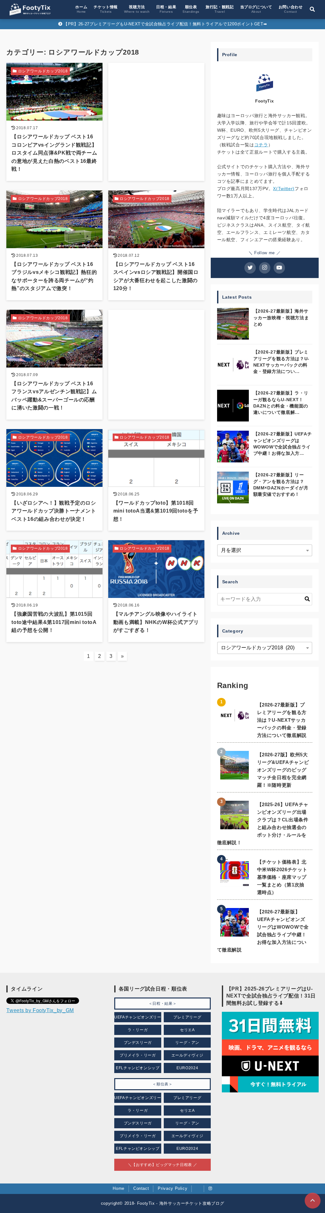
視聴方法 (137, 9)
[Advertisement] (156, 107)
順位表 (190, 9)
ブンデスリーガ (138, 1042)
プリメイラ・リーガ (138, 1055)
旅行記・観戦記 (220, 9)
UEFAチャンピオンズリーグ (137, 1018)
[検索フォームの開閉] (312, 9)
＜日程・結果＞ (162, 1003)
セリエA (187, 1030)
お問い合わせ (291, 9)
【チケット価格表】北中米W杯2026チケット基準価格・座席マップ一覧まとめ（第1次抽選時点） (282, 877)
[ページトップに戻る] (313, 1201)
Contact (141, 1188)
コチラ (261, 144)
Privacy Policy (172, 1188)
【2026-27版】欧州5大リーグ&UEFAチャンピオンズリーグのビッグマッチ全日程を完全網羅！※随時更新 (283, 770)
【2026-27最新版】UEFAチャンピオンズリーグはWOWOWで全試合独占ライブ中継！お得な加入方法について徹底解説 (263, 930)
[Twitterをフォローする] (250, 268)
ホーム (81, 9)
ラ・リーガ (138, 1030)
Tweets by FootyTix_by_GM (40, 1010)
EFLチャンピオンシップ (138, 1068)
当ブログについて (256, 9)
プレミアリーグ (187, 1017)
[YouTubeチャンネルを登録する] (279, 268)
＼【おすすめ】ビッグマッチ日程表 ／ (162, 1165)
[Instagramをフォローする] (264, 268)
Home (118, 1188)
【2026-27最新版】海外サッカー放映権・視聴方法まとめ (281, 317)
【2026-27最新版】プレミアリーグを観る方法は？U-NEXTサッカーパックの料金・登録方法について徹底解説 (282, 720)
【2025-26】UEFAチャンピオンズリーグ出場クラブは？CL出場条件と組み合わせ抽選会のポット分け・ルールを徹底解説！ (263, 823)
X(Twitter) (283, 188)
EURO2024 (187, 1068)
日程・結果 (166, 9)
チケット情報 (106, 9)
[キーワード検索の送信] (307, 599)
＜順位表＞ (162, 1084)
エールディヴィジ (187, 1055)
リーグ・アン (187, 1042)
